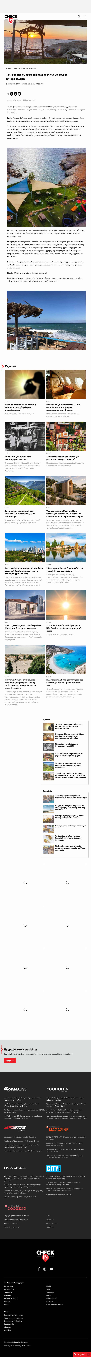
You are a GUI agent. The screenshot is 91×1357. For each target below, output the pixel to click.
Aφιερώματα (51, 1298)
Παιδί (48, 1286)
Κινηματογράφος (11, 1298)
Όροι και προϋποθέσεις (13, 1318)
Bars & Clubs (9, 1289)
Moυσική (7, 1295)
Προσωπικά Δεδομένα (13, 1321)
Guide (9, 68)
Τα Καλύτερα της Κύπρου (25, 68)
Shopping (50, 1292)
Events (7, 1304)
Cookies (7, 1330)
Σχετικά (10, 366)
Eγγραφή (10, 1060)
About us (7, 1327)
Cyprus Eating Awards (54, 1304)
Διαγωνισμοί (51, 1301)
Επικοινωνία (9, 1324)
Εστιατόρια (8, 1286)
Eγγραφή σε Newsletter (13, 1315)
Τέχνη (48, 1289)
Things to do (9, 1292)
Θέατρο (7, 1301)
